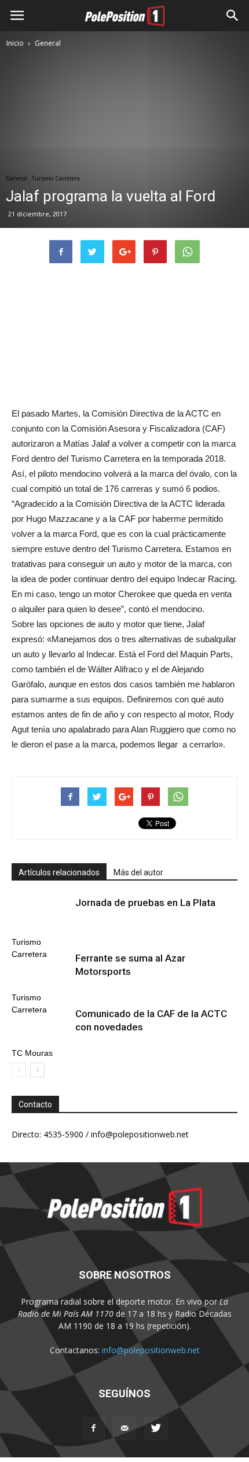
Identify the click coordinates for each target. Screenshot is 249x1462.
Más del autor (138, 872)
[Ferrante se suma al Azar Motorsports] (40, 972)
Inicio (15, 43)
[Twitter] (155, 1428)
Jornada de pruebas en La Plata (145, 902)
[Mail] (124, 1428)
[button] (233, 15)
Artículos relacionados (59, 872)
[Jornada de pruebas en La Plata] (40, 916)
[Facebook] (93, 1428)
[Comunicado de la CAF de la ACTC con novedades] (40, 1027)
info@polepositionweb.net (151, 1350)
